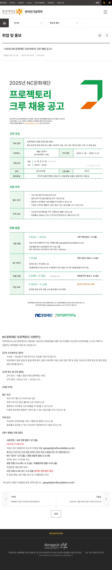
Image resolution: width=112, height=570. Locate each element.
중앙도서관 (60, 3)
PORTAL (12, 3)
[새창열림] (104, 3)
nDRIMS (21, 3)
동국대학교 (3, 3)
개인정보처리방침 (56, 533)
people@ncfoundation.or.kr (59, 448)
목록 (56, 514)
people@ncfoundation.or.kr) (58, 482)
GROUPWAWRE (40, 3)
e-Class (29, 3)
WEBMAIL (51, 3)
